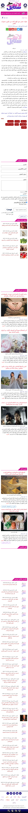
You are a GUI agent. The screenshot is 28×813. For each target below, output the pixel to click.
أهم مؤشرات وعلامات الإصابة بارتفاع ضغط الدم (17, 116)
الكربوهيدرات (23, 124)
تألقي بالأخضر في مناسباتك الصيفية (10, 732)
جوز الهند (25, 51)
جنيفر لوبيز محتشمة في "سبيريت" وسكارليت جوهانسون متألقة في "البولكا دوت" (10, 763)
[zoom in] (2, 17)
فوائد (23, 17)
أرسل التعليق (23, 216)
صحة (26, 17)
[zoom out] (7, 17)
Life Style (17, 121)
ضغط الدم (25, 107)
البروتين (17, 124)
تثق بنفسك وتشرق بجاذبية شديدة (10, 584)
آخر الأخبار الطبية (6, 542)
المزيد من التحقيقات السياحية (8, 506)
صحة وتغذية (10, 121)
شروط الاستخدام (23, 195)
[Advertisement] (14, 144)
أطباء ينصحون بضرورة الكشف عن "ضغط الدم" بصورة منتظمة (14, 113)
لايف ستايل (23, 121)
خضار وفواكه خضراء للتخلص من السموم (10, 240)
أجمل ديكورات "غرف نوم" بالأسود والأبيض (10, 651)
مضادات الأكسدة (9, 124)
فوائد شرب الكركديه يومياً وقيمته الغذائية (10, 254)
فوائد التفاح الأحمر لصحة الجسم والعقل (10, 225)
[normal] (4, 17)
